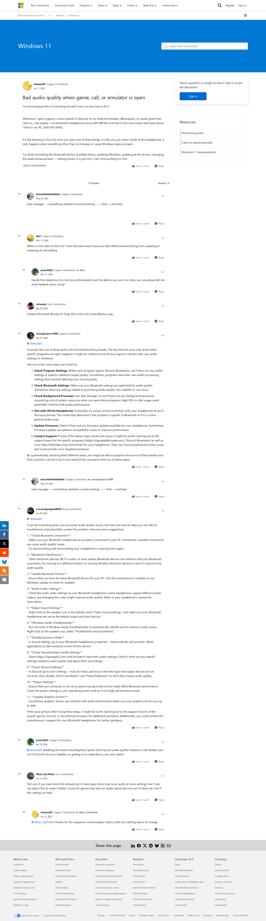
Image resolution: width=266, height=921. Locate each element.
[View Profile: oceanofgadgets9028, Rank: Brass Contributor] (30, 510)
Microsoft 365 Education (106, 881)
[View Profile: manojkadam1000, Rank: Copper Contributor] (30, 335)
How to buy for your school (107, 887)
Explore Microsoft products (25, 899)
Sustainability (221, 905)
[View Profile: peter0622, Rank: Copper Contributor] (35, 272)
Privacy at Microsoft (223, 881)
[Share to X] (145, 845)
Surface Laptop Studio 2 (23, 876)
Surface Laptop (19, 870)
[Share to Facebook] (139, 845)
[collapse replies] (19, 194)
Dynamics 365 (139, 876)
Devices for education (104, 870)
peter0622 (47, 270)
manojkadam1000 (47, 333)
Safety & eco (193, 915)
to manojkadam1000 (100, 479)
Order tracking (61, 887)
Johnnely (41, 304)
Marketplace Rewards (184, 899)
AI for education (102, 905)
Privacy (132, 915)
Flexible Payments (63, 905)
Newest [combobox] (164, 183)
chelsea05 (39, 84)
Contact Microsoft (117, 915)
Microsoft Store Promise (66, 899)
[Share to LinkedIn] (133, 845)
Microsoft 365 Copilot (142, 899)
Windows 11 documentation (199, 152)
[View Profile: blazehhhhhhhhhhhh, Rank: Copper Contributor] (30, 196)
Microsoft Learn (182, 876)
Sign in (193, 96)
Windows (60, 15)
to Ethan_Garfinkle (87, 812)
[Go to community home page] (21, 5)
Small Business (139, 905)
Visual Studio (181, 905)
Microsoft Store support (65, 876)
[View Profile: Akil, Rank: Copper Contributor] (30, 238)
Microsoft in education (105, 864)
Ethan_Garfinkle (45, 774)
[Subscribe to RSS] (163, 845)
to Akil (81, 270)
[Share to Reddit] (151, 845)
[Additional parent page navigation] (50, 15)
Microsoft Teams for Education (108, 876)
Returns (58, 881)
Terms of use (163, 915)
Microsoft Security (141, 870)
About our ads (222, 915)
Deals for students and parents (109, 899)
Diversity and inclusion (225, 893)
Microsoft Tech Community (186, 887)
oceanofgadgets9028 (48, 509)
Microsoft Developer (184, 870)
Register (230, 5)
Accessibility (220, 899)
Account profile (62, 864)
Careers (218, 864)
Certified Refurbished (64, 893)
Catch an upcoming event (197, 142)
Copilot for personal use (23, 887)
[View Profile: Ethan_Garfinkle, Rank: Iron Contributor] (30, 776)
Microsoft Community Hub (31, 15)
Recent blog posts (193, 133)
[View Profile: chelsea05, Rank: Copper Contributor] (27, 85)
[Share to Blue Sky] (157, 845)
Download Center (63, 870)
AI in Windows (19, 893)
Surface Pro (18, 864)
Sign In (242, 5)
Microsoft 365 (139, 881)
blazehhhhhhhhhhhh (48, 194)
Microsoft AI (138, 864)
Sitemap (101, 915)
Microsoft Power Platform (144, 887)
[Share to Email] (169, 845)
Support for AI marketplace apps (189, 881)
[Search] (220, 5)
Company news (221, 876)
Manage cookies (147, 915)
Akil (38, 236)
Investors (219, 887)
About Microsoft (222, 870)
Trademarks (178, 915)
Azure (177, 864)
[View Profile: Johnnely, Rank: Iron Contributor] (30, 306)
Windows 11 (74, 15)
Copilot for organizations (24, 881)
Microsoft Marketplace (185, 893)
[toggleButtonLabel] (245, 15)
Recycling (208, 915)
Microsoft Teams (140, 893)
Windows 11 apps (21, 905)
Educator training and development (110, 893)
